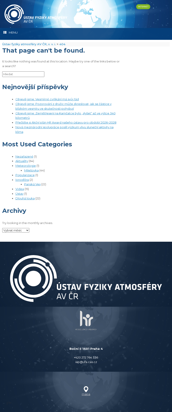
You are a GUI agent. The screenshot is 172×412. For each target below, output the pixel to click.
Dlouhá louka (25, 198)
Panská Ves (32, 184)
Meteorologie (25, 165)
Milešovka (31, 170)
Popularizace (25, 175)
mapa (86, 394)
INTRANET (143, 6)
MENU (13, 32)
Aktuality (21, 161)
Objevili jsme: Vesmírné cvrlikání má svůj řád (47, 99)
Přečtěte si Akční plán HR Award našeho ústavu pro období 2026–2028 (65, 122)
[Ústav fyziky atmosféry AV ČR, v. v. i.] (35, 14)
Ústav (19, 193)
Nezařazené (24, 156)
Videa (19, 189)
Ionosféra (22, 179)
